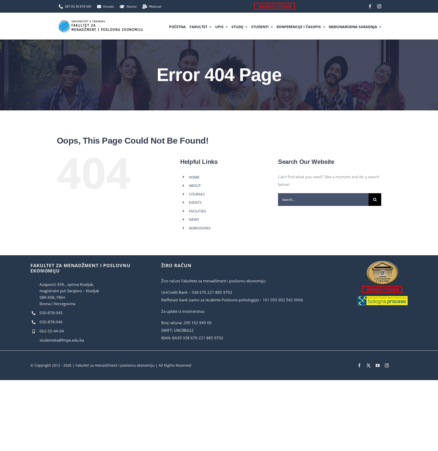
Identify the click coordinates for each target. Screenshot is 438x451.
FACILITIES (197, 211)
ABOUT (195, 185)
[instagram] (379, 6)
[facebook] (370, 6)
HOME (194, 177)
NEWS (194, 219)
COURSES (197, 194)
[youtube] (378, 365)
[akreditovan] (382, 262)
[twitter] (369, 365)
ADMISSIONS (200, 228)
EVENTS (195, 202)
